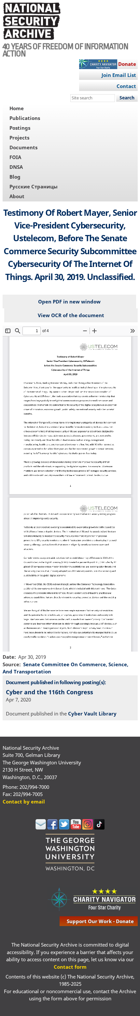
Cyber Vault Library (92, 713)
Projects (19, 137)
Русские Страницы (33, 186)
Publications (24, 118)
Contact (126, 86)
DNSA (16, 167)
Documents (23, 147)
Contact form (70, 967)
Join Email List (119, 75)
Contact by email (24, 801)
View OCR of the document (71, 315)
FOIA (15, 157)
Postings (19, 128)
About (16, 196)
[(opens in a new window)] (40, 827)
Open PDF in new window (69, 301)
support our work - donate (100, 921)
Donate (127, 64)
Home (16, 108)
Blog (15, 176)
